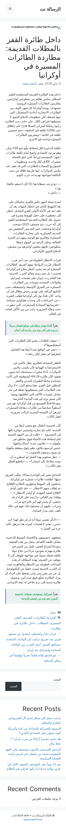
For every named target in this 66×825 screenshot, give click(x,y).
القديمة (27, 617)
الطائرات (39, 617)
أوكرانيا (51, 617)
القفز (18, 617)
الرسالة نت (50, 9)
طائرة (23, 623)
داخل (32, 623)
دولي (53, 612)
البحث (57, 679)
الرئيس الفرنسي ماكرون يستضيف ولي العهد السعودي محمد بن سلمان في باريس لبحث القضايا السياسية (33, 754)
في (16, 623)
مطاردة (56, 628)
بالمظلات (43, 623)
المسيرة (56, 623)
